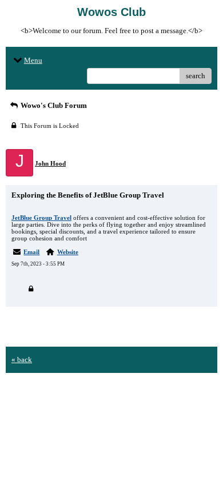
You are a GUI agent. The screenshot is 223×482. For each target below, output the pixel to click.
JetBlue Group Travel (41, 217)
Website (67, 251)
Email (31, 251)
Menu (33, 60)
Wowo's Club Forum (53, 105)
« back (21, 359)
